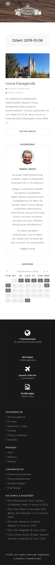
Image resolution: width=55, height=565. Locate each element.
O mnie (12, 421)
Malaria (12, 457)
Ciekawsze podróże (19, 474)
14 (8, 290)
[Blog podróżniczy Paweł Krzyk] (27, 16)
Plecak (12, 461)
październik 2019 (27, 271)
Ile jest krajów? (17, 483)
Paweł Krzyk (15, 93)
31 (27, 300)
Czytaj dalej (27, 131)
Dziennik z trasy (17, 426)
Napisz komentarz (19, 89)
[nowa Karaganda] (28, 65)
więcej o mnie (27, 248)
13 (47, 285)
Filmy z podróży (17, 435)
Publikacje (14, 487)
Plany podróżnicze (19, 478)
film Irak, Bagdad (18, 530)
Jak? (10, 452)
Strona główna (16, 417)
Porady (12, 430)
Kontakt (12, 439)
